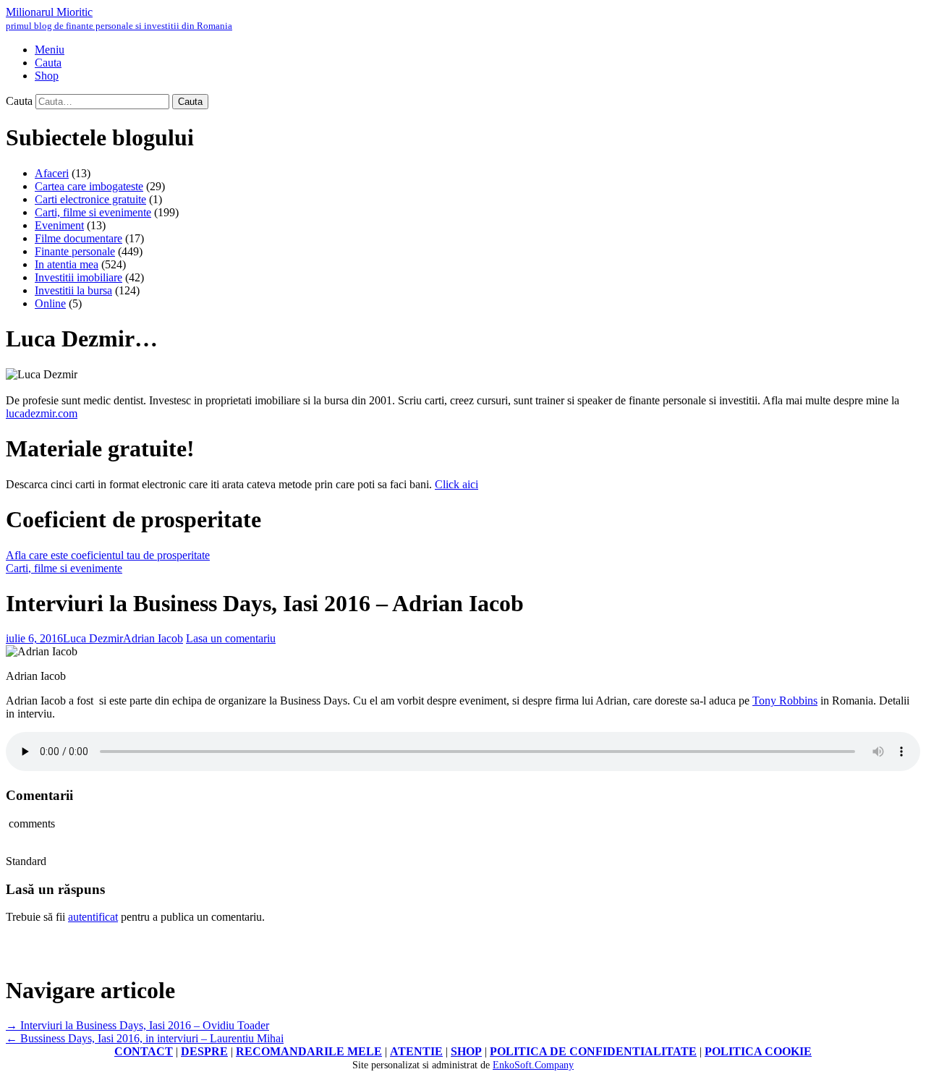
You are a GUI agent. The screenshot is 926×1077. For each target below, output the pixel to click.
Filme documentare (78, 238)
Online (50, 303)
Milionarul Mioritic (119, 18)
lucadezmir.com (41, 413)
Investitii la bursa (73, 290)
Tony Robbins (784, 700)
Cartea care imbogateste (89, 186)
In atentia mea (66, 264)
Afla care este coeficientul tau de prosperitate (108, 555)
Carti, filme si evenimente (93, 212)
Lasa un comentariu (231, 638)
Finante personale (75, 251)
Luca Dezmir (93, 638)
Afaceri (52, 173)
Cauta (19, 101)
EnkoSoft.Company (533, 1065)
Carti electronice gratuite (90, 199)
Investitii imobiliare (78, 277)
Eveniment (59, 225)
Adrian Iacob (153, 638)
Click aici (456, 484)
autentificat (93, 917)
